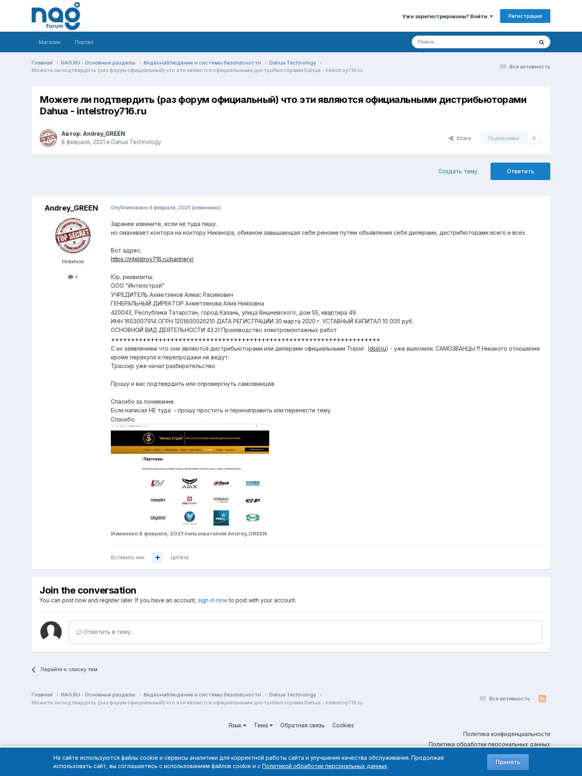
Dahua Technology (136, 142)
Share (462, 138)
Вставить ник (128, 557)
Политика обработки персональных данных (489, 744)
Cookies (343, 725)
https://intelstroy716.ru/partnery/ (152, 259)
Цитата (179, 557)
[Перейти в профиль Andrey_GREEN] (48, 138)
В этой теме (508, 42)
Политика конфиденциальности (506, 733)
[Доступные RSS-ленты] (542, 698)
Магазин (50, 42)
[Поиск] (541, 42)
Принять (508, 762)
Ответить (520, 171)
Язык (235, 725)
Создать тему (457, 171)
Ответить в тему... (108, 631)
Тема (262, 725)
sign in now (212, 600)
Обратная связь (302, 725)
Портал (84, 42)
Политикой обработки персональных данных (324, 766)
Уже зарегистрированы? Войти (446, 16)
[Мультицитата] (157, 557)
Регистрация (525, 16)
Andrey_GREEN (104, 133)
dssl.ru (377, 348)
